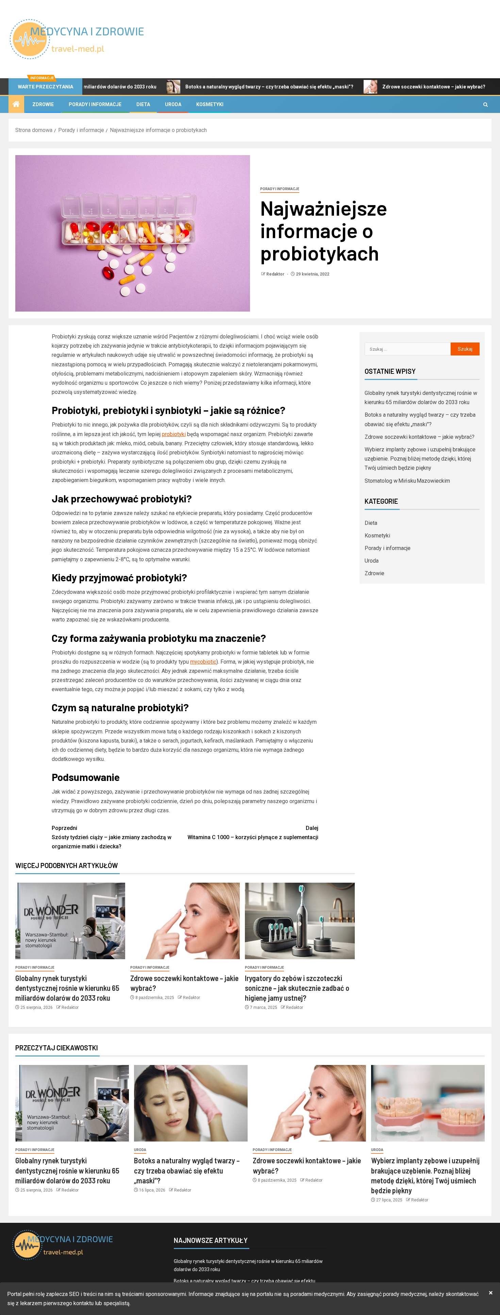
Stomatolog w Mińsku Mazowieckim (407, 481)
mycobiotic (203, 662)
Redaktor (275, 274)
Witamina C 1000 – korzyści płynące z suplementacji (252, 832)
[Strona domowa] (16, 105)
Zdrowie (43, 104)
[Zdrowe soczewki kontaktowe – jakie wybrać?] (185, 921)
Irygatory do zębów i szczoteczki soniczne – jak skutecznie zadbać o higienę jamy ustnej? (297, 987)
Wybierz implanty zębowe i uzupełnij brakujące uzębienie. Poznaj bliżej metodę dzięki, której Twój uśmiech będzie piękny (420, 458)
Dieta (143, 104)
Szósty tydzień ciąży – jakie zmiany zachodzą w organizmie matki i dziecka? (111, 837)
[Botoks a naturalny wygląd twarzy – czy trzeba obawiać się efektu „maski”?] (191, 1103)
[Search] (485, 104)
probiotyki (174, 434)
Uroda (173, 104)
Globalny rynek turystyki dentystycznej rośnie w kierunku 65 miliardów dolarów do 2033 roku (67, 987)
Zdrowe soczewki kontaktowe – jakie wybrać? (392, 86)
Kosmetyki (209, 104)
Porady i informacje (95, 104)
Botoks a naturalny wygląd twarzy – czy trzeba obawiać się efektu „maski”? (228, 86)
